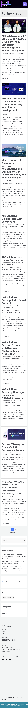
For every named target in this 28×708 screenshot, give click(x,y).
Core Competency (7, 645)
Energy (10, 113)
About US (4, 113)
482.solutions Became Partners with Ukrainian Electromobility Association (11, 348)
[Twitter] (6, 659)
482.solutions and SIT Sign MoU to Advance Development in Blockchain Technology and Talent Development (14, 43)
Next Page (14, 532)
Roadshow (18, 454)
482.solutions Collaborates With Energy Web (12, 218)
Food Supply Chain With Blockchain (12, 649)
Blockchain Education (8, 53)
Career (4, 633)
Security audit (6, 651)
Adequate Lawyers (15, 400)
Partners (4, 402)
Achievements (6, 224)
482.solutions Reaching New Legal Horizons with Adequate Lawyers (13, 394)
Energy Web (12, 226)
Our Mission (5, 629)
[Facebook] (3, 659)
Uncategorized (6, 613)
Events (4, 631)
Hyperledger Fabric (7, 647)
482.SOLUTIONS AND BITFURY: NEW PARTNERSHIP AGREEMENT (13, 486)
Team (3, 635)
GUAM (3, 264)
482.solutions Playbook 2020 (10, 656)
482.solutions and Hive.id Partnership (12, 258)
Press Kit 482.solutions (8, 655)
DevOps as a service (8, 653)
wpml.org (12, 704)
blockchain (13, 224)
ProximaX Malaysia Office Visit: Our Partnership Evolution (14, 447)
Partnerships (5, 55)
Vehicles (20, 360)
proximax (12, 454)
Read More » (5, 78)
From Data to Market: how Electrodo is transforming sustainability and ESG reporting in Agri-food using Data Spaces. (13, 569)
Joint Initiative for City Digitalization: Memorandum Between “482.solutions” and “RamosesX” (14, 556)
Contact (4, 637)
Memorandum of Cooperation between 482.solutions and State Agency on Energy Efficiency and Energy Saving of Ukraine (14, 170)
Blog (3, 610)
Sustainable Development (9, 185)
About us (4, 644)
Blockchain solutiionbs (8, 495)
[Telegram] (10, 659)
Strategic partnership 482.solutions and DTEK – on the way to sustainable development (14, 104)
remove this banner (19, 705)
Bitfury (12, 493)
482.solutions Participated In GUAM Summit (14, 300)
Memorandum (19, 53)
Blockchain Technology (16, 262)
